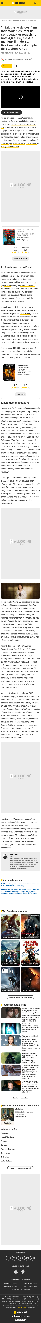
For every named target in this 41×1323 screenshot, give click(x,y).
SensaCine (28, 1284)
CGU (3, 1299)
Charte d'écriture (34, 1301)
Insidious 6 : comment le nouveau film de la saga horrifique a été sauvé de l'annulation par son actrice (30, 1027)
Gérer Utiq (25, 1303)
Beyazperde (8, 1286)
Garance (4, 1145)
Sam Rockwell (14, 140)
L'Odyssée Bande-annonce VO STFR (31, 990)
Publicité (34, 1297)
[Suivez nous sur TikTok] (26, 1258)
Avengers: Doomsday (8, 1149)
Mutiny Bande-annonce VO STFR (11, 990)
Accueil (4, 20)
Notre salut (4, 1133)
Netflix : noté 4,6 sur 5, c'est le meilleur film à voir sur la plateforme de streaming (19, 885)
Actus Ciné (29, 20)
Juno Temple (6, 143)
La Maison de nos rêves (9, 1129)
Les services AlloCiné (13, 1303)
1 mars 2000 (26, 374)
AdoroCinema (28, 1286)
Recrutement (26, 1297)
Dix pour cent (5, 1153)
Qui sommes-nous (14, 1297)
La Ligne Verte (20, 351)
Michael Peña (19, 143)
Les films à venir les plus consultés (20, 1168)
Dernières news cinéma (20, 1098)
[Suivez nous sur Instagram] (20, 1258)
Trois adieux (5, 1157)
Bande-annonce (20, 1116)
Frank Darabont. (27, 285)
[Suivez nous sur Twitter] (14, 1258)
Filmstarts (7, 1284)
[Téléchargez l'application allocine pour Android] (24, 1271)
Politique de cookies (17, 1299)
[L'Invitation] (7, 1116)
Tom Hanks (25, 313)
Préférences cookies (31, 1299)
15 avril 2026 (26, 234)
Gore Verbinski (17, 121)
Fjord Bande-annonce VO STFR (11, 964)
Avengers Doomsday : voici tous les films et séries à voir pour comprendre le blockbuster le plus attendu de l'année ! (29, 1058)
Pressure (4, 1141)
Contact (5, 1297)
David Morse (21, 373)
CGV (8, 1299)
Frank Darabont (24, 367)
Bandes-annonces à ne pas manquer (20, 997)
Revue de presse (22, 1301)
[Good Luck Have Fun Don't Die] (9, 237)
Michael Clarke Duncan (18, 320)
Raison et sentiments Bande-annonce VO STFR (11, 937)
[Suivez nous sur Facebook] (8, 1258)
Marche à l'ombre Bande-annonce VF (31, 964)
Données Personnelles (9, 1301)
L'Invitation (19, 1109)
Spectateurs (25, 247)
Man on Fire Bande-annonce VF (31, 937)
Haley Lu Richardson (10, 146)
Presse (15, 247)
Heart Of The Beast (7, 1137)
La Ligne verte (22, 365)
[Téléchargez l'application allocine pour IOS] (17, 1271)
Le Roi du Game (6, 1161)
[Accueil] (18, 3)
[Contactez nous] (32, 1258)
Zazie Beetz (31, 143)
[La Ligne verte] (9, 372)
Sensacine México (18, 1289)
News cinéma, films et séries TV (16, 20)
